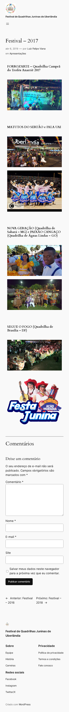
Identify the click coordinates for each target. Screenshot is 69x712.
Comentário (14, 482)
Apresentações (18, 53)
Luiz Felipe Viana (36, 48)
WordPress (24, 704)
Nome (11, 521)
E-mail (11, 536)
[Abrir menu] (8, 24)
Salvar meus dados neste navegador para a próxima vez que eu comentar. (34, 571)
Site (8, 552)
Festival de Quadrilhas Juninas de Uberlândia (31, 16)
